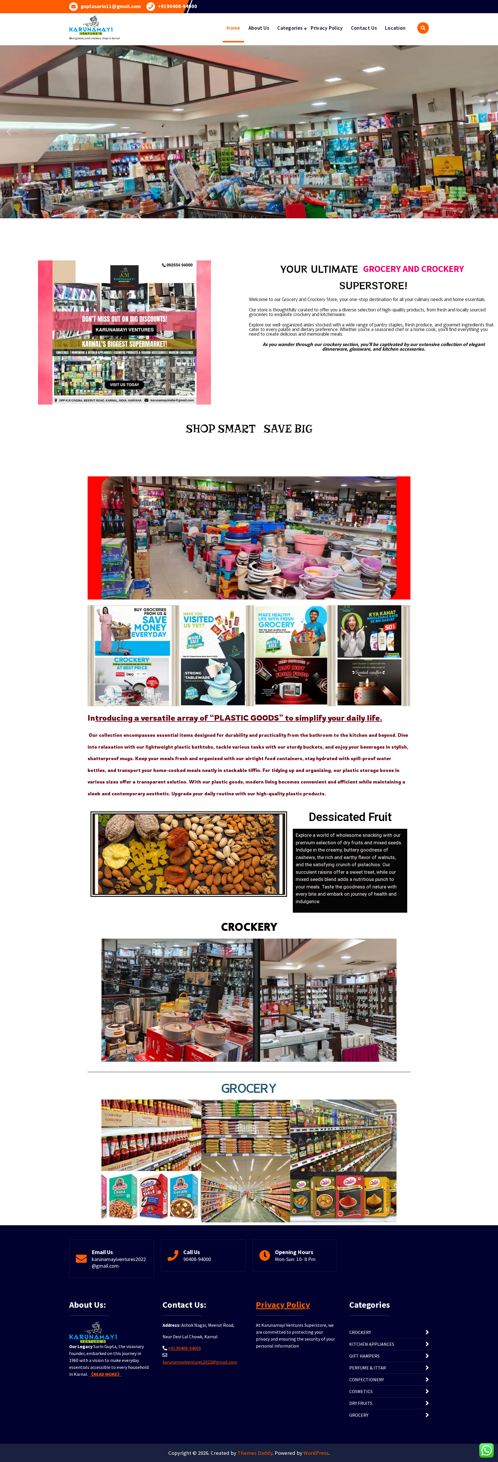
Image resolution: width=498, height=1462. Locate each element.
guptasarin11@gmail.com (111, 6)
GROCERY (358, 1415)
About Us (258, 28)
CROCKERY (360, 1332)
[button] (9, 131)
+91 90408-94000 (184, 1348)
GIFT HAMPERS (364, 1356)
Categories (290, 28)
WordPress (316, 1453)
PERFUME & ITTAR (367, 1368)
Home (233, 28)
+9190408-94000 (177, 6)
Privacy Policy (327, 28)
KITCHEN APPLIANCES (371, 1344)
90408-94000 (197, 1259)
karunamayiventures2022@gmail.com (200, 1362)
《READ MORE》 (105, 1374)
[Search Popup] (423, 28)
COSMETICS (361, 1391)
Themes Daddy (254, 1453)
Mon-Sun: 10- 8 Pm (295, 1259)
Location (395, 28)
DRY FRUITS (360, 1403)
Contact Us (364, 28)
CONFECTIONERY (366, 1379)
